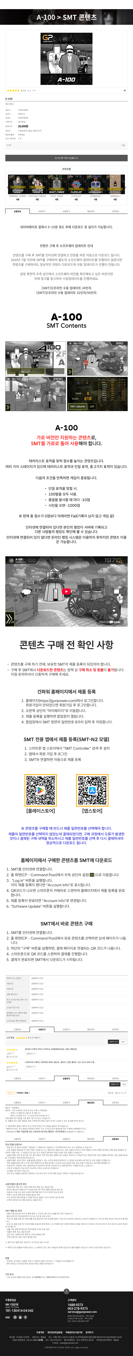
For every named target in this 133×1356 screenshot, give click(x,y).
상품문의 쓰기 (115, 1084)
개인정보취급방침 (54, 1332)
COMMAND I (95, 196)
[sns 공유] (125, 90)
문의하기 (89, 1332)
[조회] (40, 1340)
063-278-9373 (78, 1308)
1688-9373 (75, 1305)
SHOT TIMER (57, 196)
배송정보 (91, 211)
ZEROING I (115, 196)
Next (125, 187)
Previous (7, 187)
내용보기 (30, 1054)
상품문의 (66, 211)
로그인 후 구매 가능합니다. (66, 158)
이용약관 (40, 1332)
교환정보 (115, 211)
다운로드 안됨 (18, 1093)
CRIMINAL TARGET (18, 196)
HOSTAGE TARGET (37, 196)
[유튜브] (20, 1317)
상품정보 (17, 211)
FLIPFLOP (76, 196)
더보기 (123, 1042)
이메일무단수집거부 (74, 1332)
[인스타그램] (15, 1317)
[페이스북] (25, 1317)
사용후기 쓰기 (113, 1042)
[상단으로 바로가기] (66, 1291)
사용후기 (42, 211)
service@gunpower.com (82, 1311)
